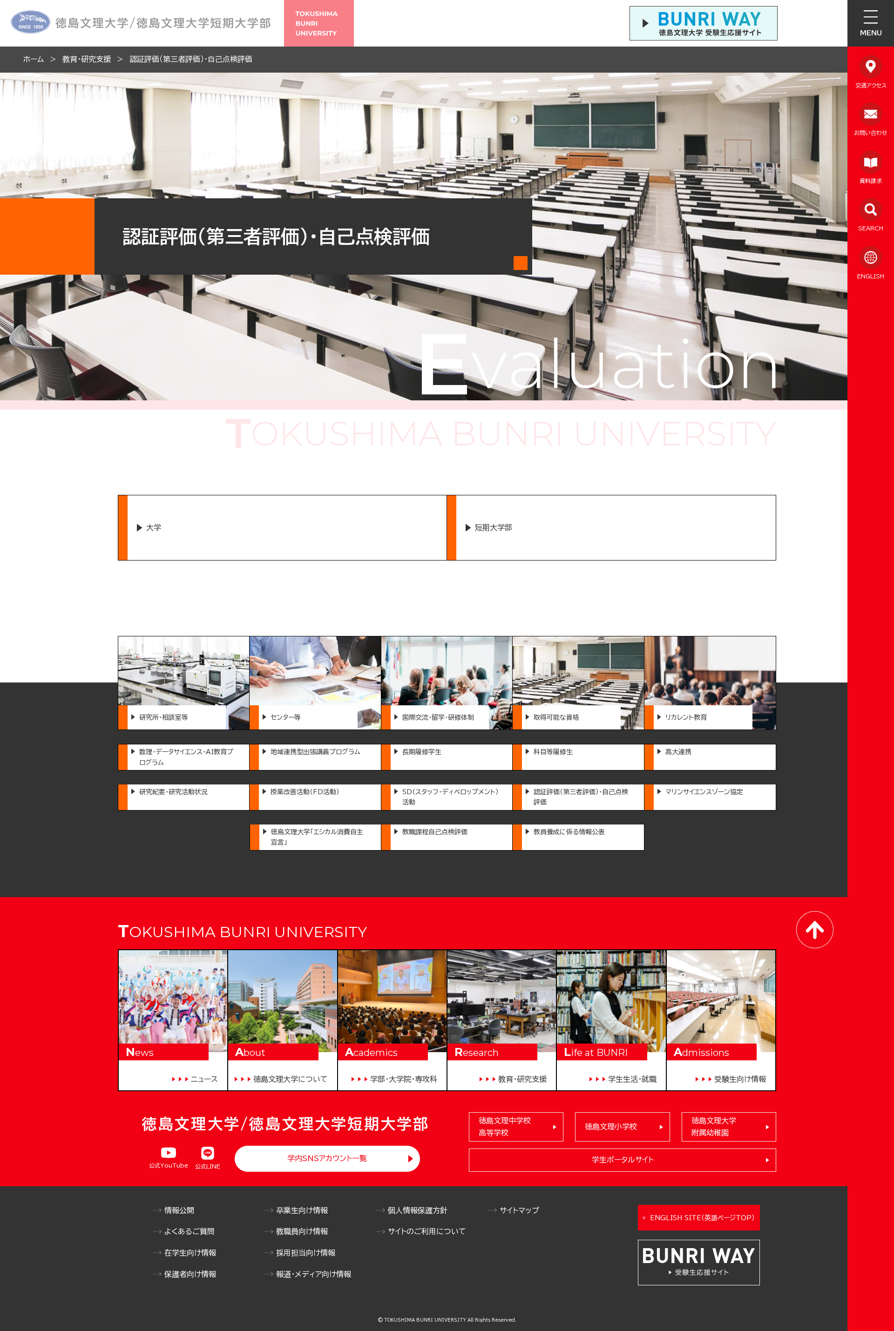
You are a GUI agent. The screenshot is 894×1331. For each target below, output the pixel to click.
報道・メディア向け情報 (313, 1274)
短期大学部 (493, 527)
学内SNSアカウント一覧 (327, 1158)
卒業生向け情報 (302, 1210)
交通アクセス (871, 85)
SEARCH (870, 228)
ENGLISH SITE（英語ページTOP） (702, 1218)
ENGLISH (870, 276)
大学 (153, 527)
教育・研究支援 (86, 59)
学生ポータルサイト (623, 1159)
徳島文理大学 (713, 1126)
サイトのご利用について (427, 1231)
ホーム (33, 59)
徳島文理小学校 (611, 1126)
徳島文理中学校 (505, 1126)
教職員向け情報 (302, 1231)
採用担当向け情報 (305, 1253)
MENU (871, 33)
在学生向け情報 (190, 1253)
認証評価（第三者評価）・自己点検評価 (190, 59)
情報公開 (179, 1210)
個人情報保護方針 (417, 1210)
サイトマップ (519, 1210)
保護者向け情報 (190, 1274)
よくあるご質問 (189, 1231)
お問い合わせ (870, 132)
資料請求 (871, 180)
